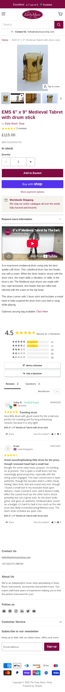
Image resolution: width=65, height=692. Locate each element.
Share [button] (11, 434)
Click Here (42, 311)
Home (5, 40)
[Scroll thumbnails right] (60, 98)
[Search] (58, 25)
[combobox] (28, 25)
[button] (53, 434)
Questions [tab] (31, 383)
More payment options (32, 191)
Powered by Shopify (32, 686)
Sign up (52, 646)
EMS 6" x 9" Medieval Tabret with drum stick (26, 427)
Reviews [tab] (10, 383)
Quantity (6, 154)
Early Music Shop (14, 123)
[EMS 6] (5, 98)
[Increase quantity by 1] (30, 161)
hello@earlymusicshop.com (16, 557)
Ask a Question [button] (34, 373)
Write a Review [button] (34, 365)
